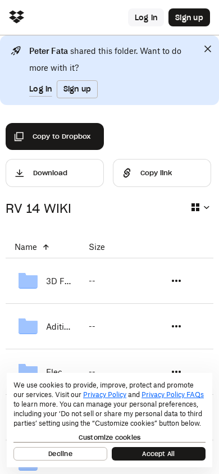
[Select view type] (199, 207)
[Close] (208, 49)
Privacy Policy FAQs (173, 394)
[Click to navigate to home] (16, 18)
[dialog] (109, 420)
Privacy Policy (104, 394)
